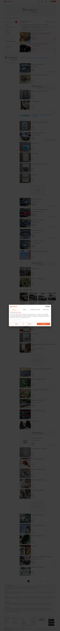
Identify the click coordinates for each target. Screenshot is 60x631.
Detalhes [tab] (24, 309)
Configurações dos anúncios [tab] (35, 309)
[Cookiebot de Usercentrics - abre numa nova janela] (46, 306)
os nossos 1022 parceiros (16, 314)
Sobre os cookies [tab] (46, 309)
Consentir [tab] (14, 309)
